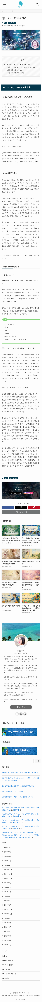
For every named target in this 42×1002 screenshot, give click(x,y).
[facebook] (17, 713)
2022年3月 (7, 940)
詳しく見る (21, 707)
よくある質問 (14, 993)
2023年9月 (7, 918)
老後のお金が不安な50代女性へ (12, 791)
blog (5, 23)
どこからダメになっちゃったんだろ (22, 67)
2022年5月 (7, 936)
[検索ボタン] (37, 4)
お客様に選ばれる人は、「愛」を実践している (17, 797)
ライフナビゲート (10, 974)
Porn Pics (16, 822)
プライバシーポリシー (25, 993)
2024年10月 (8, 878)
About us (21, 995)
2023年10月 (8, 914)
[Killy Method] (21, 4)
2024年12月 (8, 869)
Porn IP (15, 829)
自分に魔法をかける (17, 73)
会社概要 (37, 995)
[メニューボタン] (4, 4)
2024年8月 (7, 883)
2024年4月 (7, 896)
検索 (37, 761)
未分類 (6, 978)
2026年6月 (7, 856)
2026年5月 (7, 861)
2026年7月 (7, 852)
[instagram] (24, 713)
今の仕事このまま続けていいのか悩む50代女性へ (18, 786)
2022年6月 (7, 931)
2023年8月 (7, 923)
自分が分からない (16, 70)
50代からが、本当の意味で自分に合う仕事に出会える (20, 772)
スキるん (7, 969)
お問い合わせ (29, 995)
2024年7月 (7, 887)
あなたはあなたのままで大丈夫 (18, 64)
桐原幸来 (16, 810)
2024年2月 (7, 905)
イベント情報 (8, 965)
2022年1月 (7, 945)
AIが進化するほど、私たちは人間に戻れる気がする (19, 832)
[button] (8, 507)
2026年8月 (7, 847)
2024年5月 (7, 892)
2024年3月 (7, 900)
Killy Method (12, 23)
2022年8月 (7, 927)
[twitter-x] (21, 713)
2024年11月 (8, 874)
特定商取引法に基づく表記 (10, 995)
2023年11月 (8, 909)
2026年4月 (7, 865)
